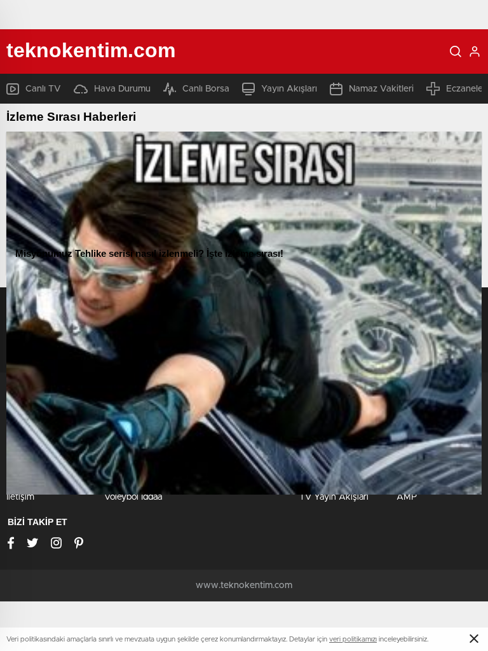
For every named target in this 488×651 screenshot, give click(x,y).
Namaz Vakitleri (381, 89)
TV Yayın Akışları (334, 497)
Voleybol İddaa (133, 497)
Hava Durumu (122, 89)
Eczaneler (466, 89)
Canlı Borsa (205, 89)
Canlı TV (43, 89)
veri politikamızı (353, 639)
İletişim (20, 497)
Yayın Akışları (289, 89)
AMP (406, 497)
